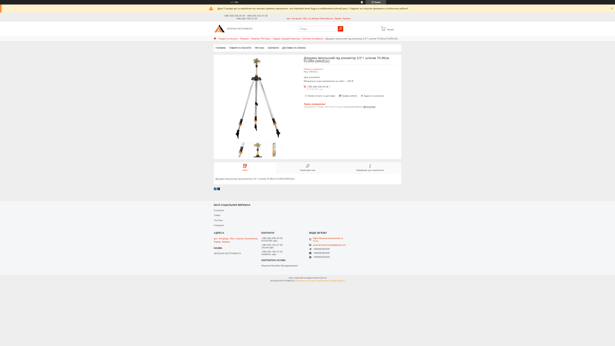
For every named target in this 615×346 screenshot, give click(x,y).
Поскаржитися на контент (307, 281)
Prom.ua (323, 278)
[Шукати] (340, 29)
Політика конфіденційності (332, 281)
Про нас (259, 48)
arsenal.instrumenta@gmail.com (329, 245)
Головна (221, 48)
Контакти (273, 48)
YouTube (218, 220)
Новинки (244, 38)
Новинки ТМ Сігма (260, 38)
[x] (218, 189)
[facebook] (215, 189)
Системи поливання (312, 38)
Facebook (219, 210)
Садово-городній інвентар (286, 38)
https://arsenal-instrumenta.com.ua (328, 239)
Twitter (217, 215)
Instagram (219, 225)
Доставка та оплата (294, 48)
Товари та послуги (228, 38)
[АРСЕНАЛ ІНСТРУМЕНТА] (219, 28)
